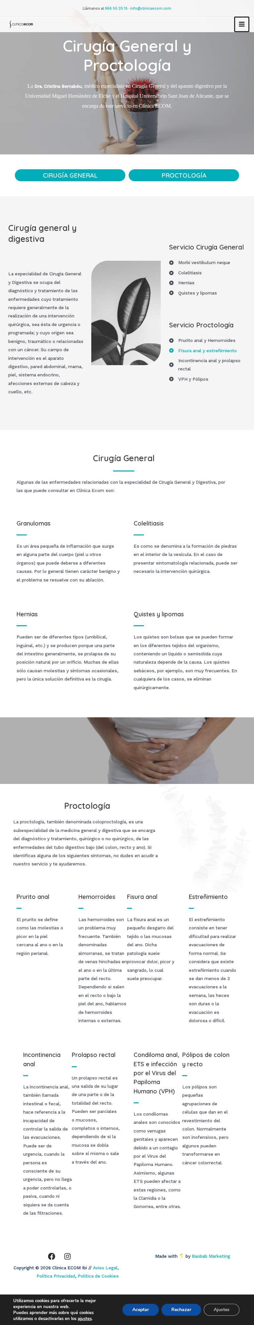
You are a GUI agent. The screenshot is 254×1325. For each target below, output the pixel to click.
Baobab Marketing (213, 1256)
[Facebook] (51, 1256)
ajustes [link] (85, 1319)
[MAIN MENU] (242, 24)
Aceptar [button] (140, 1309)
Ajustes (222, 1309)
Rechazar (181, 1309)
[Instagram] (67, 1256)
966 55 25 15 (116, 8)
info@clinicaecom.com (150, 8)
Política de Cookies (98, 1276)
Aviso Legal (105, 1267)
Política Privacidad (55, 1276)
